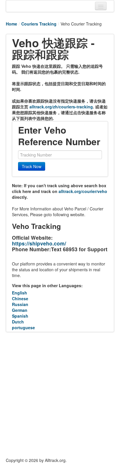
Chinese (20, 298)
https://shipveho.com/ (39, 243)
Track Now (31, 166)
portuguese (23, 327)
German (19, 310)
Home (11, 24)
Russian (20, 304)
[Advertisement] (60, 394)
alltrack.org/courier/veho (83, 191)
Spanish (20, 316)
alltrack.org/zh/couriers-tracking (61, 107)
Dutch (18, 322)
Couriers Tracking (39, 24)
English (19, 293)
